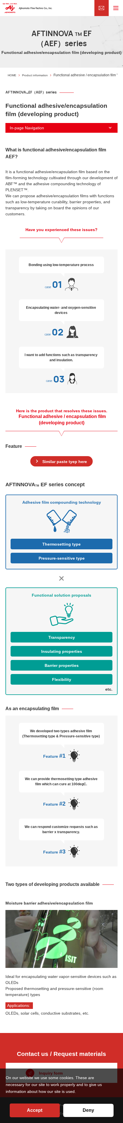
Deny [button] (88, 1110)
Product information (35, 75)
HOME (12, 75)
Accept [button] (34, 1110)
